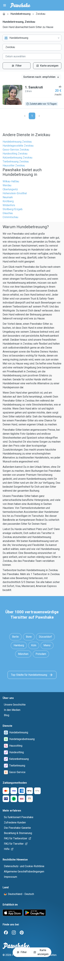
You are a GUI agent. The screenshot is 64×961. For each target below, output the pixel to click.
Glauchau (8, 213)
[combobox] (32, 38)
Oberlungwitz (10, 189)
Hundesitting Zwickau (15, 153)
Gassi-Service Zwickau (16, 149)
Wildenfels (9, 205)
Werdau (7, 185)
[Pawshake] (20, 5)
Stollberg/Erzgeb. (13, 209)
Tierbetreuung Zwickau (16, 161)
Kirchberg (8, 201)
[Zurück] (24, 116)
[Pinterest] (21, 932)
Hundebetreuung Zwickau (17, 141)
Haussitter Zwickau (14, 165)
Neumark (8, 197)
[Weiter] (39, 116)
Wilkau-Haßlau (11, 181)
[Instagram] (14, 932)
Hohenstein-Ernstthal (15, 193)
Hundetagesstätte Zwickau (18, 145)
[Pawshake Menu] (5, 5)
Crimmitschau (10, 217)
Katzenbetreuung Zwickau (17, 157)
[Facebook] (6, 932)
